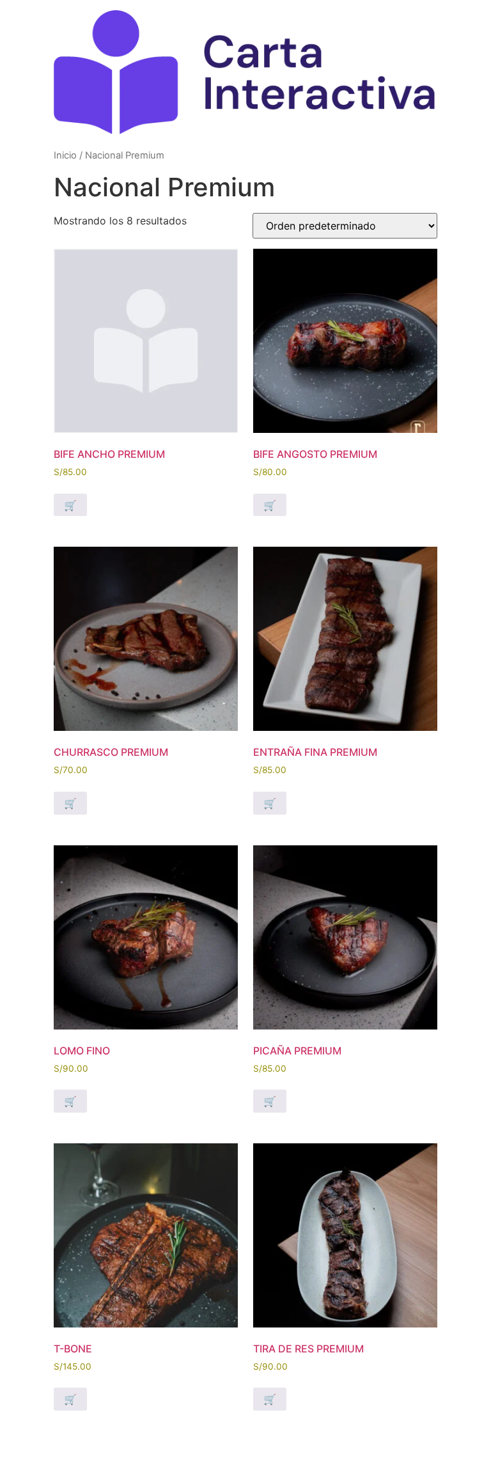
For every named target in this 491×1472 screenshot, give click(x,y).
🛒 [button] (70, 505)
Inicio (65, 155)
